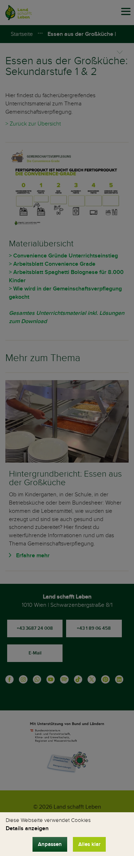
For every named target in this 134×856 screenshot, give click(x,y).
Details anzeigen (27, 828)
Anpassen (50, 844)
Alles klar (89, 844)
